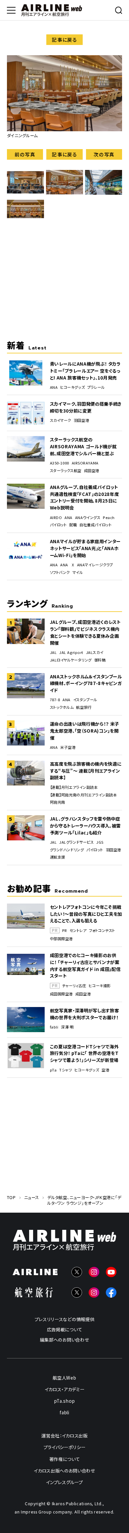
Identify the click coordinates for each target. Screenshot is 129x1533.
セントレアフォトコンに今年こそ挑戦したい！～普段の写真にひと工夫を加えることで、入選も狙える (86, 914)
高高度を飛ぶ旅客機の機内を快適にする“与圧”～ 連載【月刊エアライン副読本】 (86, 770)
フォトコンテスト (102, 930)
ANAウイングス (88, 517)
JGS (100, 842)
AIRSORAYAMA (85, 463)
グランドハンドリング (67, 849)
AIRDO (56, 517)
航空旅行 (83, 707)
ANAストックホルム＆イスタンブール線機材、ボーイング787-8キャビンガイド (86, 683)
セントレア (78, 930)
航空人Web (64, 1377)
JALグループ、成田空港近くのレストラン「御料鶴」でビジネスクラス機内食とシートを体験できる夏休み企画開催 (85, 632)
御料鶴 (100, 660)
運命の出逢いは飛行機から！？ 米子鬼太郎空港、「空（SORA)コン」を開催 (84, 730)
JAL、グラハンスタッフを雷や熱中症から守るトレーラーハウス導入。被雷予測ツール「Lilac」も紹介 (85, 825)
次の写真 (104, 154)
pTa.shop (64, 1400)
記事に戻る (64, 39)
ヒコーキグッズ (72, 387)
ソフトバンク (60, 572)
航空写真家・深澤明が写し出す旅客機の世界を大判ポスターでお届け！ (84, 1014)
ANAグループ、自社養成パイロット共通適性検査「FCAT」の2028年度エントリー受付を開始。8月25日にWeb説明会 (84, 497)
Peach (109, 517)
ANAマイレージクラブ (95, 564)
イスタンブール (85, 699)
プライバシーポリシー (65, 1447)
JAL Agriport (71, 652)
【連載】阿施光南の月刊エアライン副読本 (83, 794)
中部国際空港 (61, 938)
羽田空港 (81, 420)
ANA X (67, 564)
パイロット (58, 524)
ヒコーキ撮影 (99, 985)
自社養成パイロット (95, 524)
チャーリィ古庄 (74, 985)
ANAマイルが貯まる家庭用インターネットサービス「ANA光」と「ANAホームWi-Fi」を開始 (85, 548)
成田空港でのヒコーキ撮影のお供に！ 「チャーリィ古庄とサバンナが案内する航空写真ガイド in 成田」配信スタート (85, 965)
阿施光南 (57, 802)
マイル (77, 572)
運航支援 (57, 857)
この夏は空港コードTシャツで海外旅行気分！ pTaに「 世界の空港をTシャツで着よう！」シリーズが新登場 (84, 1053)
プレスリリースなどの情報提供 (64, 1319)
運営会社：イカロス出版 (64, 1435)
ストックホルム (62, 707)
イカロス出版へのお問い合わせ (64, 1470)
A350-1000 (59, 463)
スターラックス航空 (65, 470)
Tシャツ (65, 1070)
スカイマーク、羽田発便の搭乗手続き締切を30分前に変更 (85, 407)
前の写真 (25, 154)
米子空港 (67, 747)
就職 (73, 524)
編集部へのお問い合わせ (64, 1339)
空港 (105, 1070)
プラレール (96, 387)
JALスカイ (94, 652)
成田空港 (91, 470)
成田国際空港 (61, 993)
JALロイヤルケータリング (71, 660)
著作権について (64, 1459)
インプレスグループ (64, 1482)
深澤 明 (67, 1027)
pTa (53, 1070)
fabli (54, 1027)
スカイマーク (60, 420)
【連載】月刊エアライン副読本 (74, 787)
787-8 (55, 699)
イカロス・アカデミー (65, 1389)
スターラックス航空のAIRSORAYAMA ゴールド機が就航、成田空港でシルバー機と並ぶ (83, 446)
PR (64, 930)
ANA (54, 387)
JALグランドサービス (76, 842)
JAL (53, 652)
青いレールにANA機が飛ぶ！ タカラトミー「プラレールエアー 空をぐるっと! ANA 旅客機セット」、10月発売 (85, 370)
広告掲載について (64, 1329)
